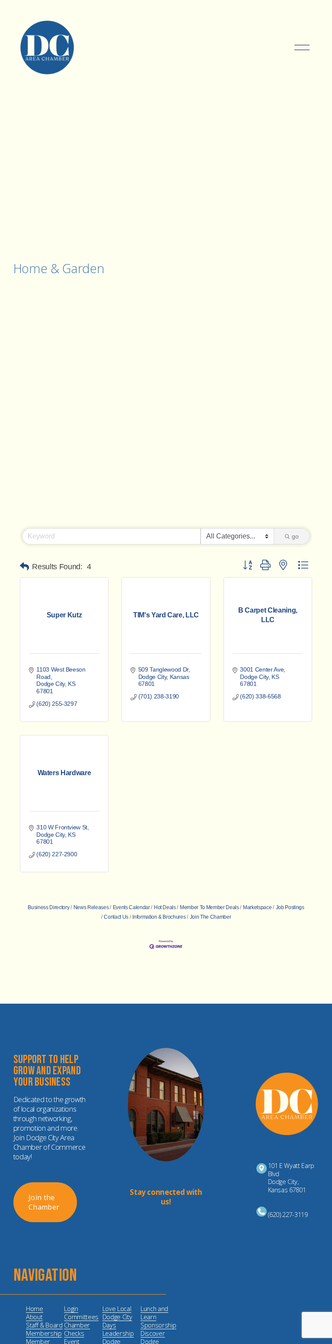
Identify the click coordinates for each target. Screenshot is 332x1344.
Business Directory (48, 907)
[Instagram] (159, 1223)
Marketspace (257, 907)
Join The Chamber (210, 917)
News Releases (91, 907)
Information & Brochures (158, 917)
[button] (24, 567)
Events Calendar (131, 907)
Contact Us (116, 917)
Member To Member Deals (209, 907)
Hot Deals (165, 907)
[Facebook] (173, 1223)
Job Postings (290, 907)
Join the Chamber (44, 1202)
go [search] (295, 536)
